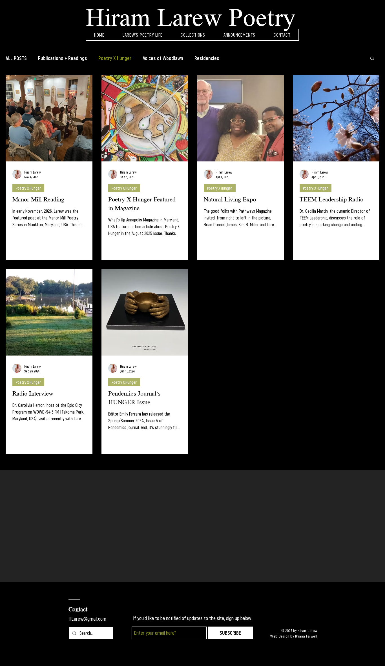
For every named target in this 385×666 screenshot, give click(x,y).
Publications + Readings (62, 58)
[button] (372, 59)
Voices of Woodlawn (163, 58)
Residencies (206, 58)
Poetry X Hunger (115, 58)
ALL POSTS (16, 58)
